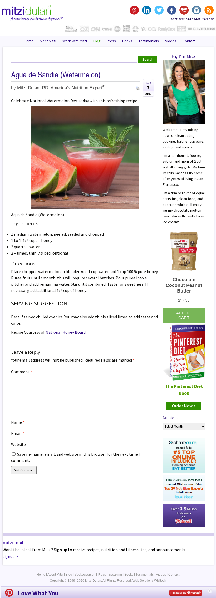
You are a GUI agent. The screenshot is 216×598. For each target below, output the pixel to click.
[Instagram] (196, 10)
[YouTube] (183, 10)
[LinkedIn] (146, 10)
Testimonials (149, 40)
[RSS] (208, 10)
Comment (21, 371)
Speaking (115, 574)
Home (28, 40)
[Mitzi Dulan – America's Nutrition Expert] (32, 12)
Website (18, 444)
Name (17, 422)
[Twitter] (159, 10)
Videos (170, 40)
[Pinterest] (134, 10)
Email (17, 433)
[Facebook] (171, 10)
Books (127, 40)
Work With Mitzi (74, 40)
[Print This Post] (137, 87)
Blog (96, 40)
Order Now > (184, 406)
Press (111, 40)
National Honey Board (66, 332)
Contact (189, 40)
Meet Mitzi (48, 40)
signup (9, 556)
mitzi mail (13, 542)
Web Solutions (149, 580)
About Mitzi (55, 574)
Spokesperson (85, 574)
